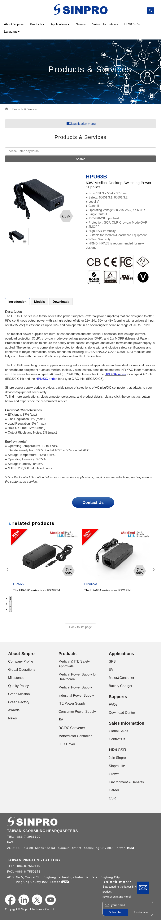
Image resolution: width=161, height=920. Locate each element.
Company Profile (20, 661)
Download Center (122, 712)
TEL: (11, 836)
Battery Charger (120, 686)
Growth (114, 774)
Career (114, 790)
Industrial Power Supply (76, 695)
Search (80, 158)
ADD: (11, 848)
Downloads (61, 301)
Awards (13, 710)
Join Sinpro (117, 758)
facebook (10, 900)
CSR (112, 798)
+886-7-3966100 (27, 836)
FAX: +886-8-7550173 (23, 871)
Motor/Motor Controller (75, 736)
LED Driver (66, 744)
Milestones (16, 678)
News (80, 24)
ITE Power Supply (72, 703)
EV (60, 719)
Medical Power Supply (75, 687)
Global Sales (118, 731)
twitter (37, 900)
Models (39, 301)
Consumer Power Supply (77, 711)
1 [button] (10, 598)
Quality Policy (18, 686)
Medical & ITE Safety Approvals (74, 664)
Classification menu (82, 123)
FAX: (11, 842)
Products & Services (25, 109)
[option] (41, 199)
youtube (50, 900)
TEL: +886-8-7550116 (23, 866)
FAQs (113, 704)
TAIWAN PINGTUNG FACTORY (34, 860)
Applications (59, 24)
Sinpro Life (117, 766)
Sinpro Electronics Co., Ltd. (80, 9)
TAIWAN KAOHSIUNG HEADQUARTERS (42, 831)
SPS (112, 661)
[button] (150, 10)
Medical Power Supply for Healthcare (77, 677)
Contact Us (143, 888)
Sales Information (104, 24)
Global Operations (21, 669)
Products (36, 24)
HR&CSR (131, 24)
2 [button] (10, 604)
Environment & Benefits (126, 782)
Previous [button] (7, 569)
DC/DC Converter (71, 728)
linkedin (23, 900)
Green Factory (18, 702)
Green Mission (19, 694)
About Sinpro (13, 24)
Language (10, 31)
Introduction (17, 301)
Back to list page (80, 627)
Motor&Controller (121, 678)
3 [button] (10, 609)
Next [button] (153, 569)
